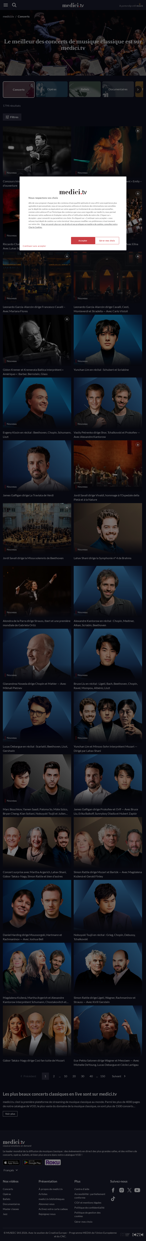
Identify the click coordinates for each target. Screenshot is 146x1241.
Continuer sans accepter (34, 246)
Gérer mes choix (107, 240)
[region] (73, 213)
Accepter (83, 240)
